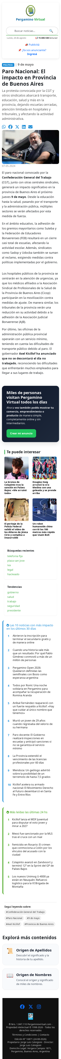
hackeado (13, 574)
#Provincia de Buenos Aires (39, 924)
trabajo (11, 601)
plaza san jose (16, 560)
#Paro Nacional (14, 918)
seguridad (13, 606)
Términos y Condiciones (24, 1034)
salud (10, 597)
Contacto (44, 1034)
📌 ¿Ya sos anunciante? (32, 52)
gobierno (13, 592)
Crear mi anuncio (21, 433)
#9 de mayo (33, 918)
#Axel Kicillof (13, 924)
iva (9, 565)
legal (10, 569)
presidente (14, 610)
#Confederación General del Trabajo (25, 911)
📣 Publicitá (32, 44)
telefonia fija (15, 556)
